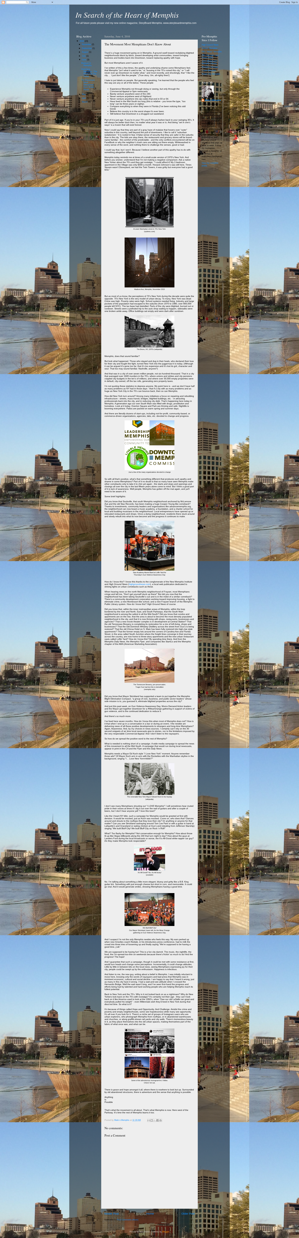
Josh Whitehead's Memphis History (210, 62)
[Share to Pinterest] (160, 1120)
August (85, 52)
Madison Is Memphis (86, 64)
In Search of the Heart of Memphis (127, 15)
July (84, 56)
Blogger (165, 1232)
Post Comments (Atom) (127, 1220)
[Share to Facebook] (157, 1120)
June (84, 60)
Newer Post (111, 1213)
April (84, 98)
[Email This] (148, 1120)
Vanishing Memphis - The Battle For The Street (89, 72)
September (87, 48)
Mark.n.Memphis (213, 100)
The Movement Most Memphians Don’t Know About (88, 85)
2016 (82, 41)
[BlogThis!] (151, 1120)
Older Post (188, 1213)
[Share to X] (154, 1120)
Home (150, 1213)
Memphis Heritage (210, 67)
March (85, 102)
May (84, 94)
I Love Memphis (209, 70)
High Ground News (210, 45)
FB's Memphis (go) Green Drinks (210, 56)
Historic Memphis (209, 48)
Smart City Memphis (211, 74)
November (87, 44)
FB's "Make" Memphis (212, 52)
